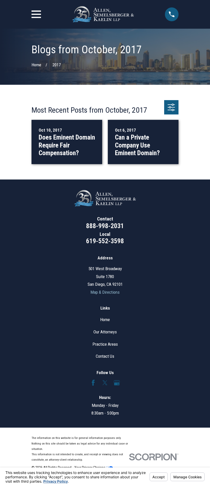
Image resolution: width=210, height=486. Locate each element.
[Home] (103, 14)
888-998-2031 (105, 226)
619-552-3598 (105, 241)
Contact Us (105, 356)
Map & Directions (105, 292)
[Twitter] (105, 383)
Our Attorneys (105, 331)
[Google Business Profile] (117, 383)
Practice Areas (105, 344)
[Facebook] (93, 383)
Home (105, 319)
